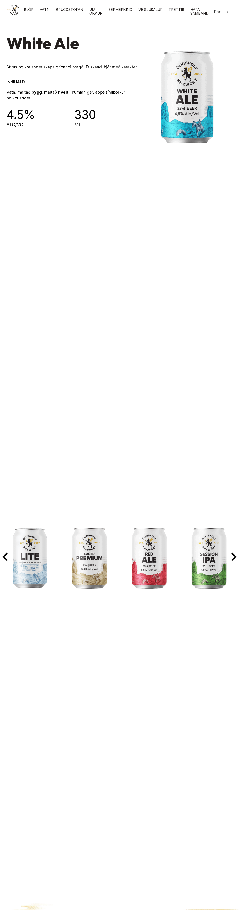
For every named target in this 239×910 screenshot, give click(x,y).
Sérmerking (120, 10)
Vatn (44, 10)
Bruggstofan (69, 10)
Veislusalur (150, 10)
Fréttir (176, 10)
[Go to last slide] (6, 556)
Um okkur (95, 12)
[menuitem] (221, 12)
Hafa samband (199, 12)
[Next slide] (233, 556)
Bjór (28, 10)
